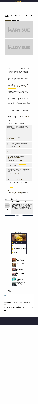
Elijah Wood (19, 86)
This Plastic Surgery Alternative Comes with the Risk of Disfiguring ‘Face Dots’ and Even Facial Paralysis (20, 279)
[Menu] (1, 1)
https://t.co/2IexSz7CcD (10, 177)
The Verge (11, 186)
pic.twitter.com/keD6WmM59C (12, 158)
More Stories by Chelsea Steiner (19, 215)
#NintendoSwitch (17, 157)
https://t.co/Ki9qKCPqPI (22, 163)
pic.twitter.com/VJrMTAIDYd (11, 151)
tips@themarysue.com (20, 195)
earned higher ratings (15, 93)
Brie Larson (15, 86)
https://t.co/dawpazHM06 (25, 144)
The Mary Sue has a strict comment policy (16, 192)
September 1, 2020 (21, 130)
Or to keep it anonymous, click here (25, 290)
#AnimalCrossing (10, 157)
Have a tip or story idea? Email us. (15, 290)
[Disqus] (19, 304)
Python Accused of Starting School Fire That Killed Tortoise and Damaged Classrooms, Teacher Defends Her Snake (20, 243)
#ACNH (14, 157)
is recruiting (23, 117)
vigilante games (26, 116)
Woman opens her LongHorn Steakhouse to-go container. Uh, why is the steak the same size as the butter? (20, 269)
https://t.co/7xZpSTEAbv (11, 138)
